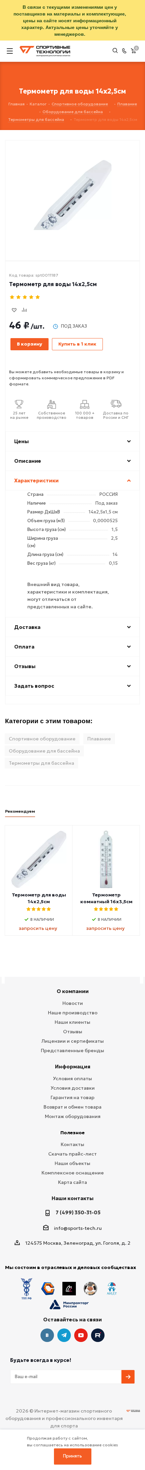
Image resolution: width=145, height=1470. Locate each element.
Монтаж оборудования (72, 1116)
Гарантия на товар (72, 1097)
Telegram (64, 1335)
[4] (31, 297)
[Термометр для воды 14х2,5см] (72, 189)
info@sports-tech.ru (78, 1228)
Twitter (98, 1335)
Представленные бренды (72, 1050)
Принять (72, 1456)
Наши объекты (72, 1163)
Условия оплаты (72, 1078)
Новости (72, 1003)
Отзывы (72, 1032)
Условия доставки (73, 1088)
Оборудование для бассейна (44, 751)
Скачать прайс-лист (72, 1154)
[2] (18, 297)
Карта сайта (72, 1182)
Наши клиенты (72, 1022)
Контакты (72, 1144)
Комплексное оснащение (72, 1173)
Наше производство (72, 1013)
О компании (73, 991)
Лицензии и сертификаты (72, 1041)
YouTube (81, 1335)
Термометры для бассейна (41, 763)
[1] (12, 297)
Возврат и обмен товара (73, 1107)
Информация (72, 1066)
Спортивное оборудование (42, 739)
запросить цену (38, 928)
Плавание (99, 739)
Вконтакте (47, 1335)
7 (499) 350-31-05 (78, 1212)
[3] (25, 297)
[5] (37, 297)
